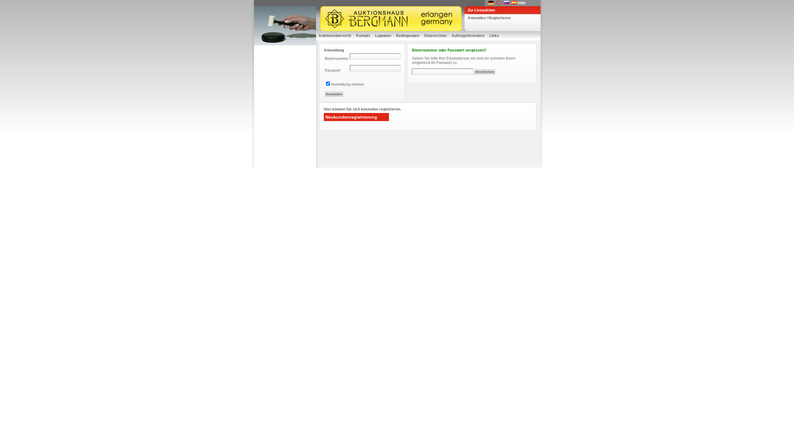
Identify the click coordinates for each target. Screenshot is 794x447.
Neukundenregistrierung (351, 117)
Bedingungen (407, 36)
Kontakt (363, 36)
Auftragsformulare (468, 36)
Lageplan (383, 36)
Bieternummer (337, 58)
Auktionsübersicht (335, 36)
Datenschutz (435, 36)
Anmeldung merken (347, 84)
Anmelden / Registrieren (489, 18)
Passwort (332, 70)
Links (494, 36)
